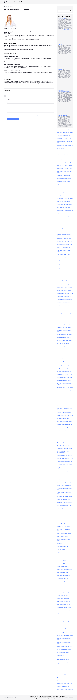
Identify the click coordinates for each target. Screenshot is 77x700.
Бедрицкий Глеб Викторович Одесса (64, 213)
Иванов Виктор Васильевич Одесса (64, 671)
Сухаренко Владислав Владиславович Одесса (64, 489)
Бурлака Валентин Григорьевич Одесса (65, 293)
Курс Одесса (59, 543)
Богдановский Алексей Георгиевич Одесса (64, 251)
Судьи (59, 78)
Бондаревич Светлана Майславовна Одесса (64, 261)
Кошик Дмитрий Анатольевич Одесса (64, 421)
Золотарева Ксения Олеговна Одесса (64, 402)
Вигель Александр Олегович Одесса (64, 337)
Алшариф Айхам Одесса (61, 148)
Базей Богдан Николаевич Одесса (63, 187)
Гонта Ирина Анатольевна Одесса (63, 368)
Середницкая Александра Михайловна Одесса (64, 468)
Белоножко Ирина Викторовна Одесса (64, 221)
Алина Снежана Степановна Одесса (64, 666)
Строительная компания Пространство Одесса (65, 663)
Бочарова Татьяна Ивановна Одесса (64, 277)
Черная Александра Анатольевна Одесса (65, 511)
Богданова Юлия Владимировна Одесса (65, 689)
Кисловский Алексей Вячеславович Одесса (64, 639)
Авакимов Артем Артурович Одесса (64, 129)
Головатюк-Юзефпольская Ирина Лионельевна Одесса (63, 362)
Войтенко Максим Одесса (62, 523)
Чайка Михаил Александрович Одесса (64, 502)
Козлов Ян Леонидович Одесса (63, 418)
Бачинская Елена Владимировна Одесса (65, 210)
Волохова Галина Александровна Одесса (65, 355)
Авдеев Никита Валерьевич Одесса (64, 621)
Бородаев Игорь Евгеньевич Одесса (64, 270)
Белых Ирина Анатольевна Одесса (64, 228)
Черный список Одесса (61, 615)
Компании (60, 69)
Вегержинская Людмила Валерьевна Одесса (64, 321)
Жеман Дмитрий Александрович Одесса (65, 635)
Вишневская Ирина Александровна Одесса (64, 352)
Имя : (8, 95)
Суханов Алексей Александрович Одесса (65, 485)
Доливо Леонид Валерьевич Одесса (64, 533)
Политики (60, 44)
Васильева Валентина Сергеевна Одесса (65, 313)
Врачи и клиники (10, 6)
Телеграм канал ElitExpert (62, 563)
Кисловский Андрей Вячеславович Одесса (64, 643)
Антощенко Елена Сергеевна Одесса (64, 165)
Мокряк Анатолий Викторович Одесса (64, 442)
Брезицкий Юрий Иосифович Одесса (64, 284)
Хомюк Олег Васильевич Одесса (63, 499)
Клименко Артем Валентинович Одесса (65, 415)
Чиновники (60, 102)
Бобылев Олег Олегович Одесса (63, 247)
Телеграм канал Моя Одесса (62, 572)
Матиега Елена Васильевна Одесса (64, 436)
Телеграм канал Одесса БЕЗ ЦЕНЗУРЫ (64, 581)
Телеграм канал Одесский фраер (63, 589)
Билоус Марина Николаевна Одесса (64, 238)
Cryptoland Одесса (60, 655)
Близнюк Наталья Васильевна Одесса (64, 241)
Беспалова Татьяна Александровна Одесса (64, 235)
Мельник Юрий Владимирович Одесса (64, 439)
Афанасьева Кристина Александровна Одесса (64, 172)
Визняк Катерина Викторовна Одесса (64, 340)
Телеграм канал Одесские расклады (64, 586)
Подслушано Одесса (61, 552)
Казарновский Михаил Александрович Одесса (64, 409)
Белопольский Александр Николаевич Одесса (64, 225)
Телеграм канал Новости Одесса (63, 575)
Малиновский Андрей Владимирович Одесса (64, 433)
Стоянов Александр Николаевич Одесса (65, 482)
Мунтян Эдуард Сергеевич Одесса (64, 445)
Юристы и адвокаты (62, 115)
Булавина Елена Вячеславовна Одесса (64, 287)
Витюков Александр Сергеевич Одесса (65, 346)
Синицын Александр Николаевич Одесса (65, 557)
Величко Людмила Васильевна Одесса (64, 324)
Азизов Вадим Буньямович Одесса (64, 138)
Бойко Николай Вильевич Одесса (63, 254)
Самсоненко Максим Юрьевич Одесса (64, 464)
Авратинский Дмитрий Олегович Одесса (65, 132)
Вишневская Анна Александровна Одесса (65, 349)
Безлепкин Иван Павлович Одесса (63, 216)
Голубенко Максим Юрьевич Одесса (64, 365)
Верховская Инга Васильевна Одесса (64, 334)
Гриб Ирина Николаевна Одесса (63, 526)
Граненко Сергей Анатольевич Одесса (64, 377)
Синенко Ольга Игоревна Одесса (63, 473)
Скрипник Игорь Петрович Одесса (64, 476)
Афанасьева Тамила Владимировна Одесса (64, 625)
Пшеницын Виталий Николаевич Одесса (65, 458)
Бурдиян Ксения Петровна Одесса (64, 290)
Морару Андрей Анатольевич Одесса (64, 683)
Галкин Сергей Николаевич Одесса (64, 358)
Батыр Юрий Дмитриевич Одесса (63, 207)
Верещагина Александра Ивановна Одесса (64, 331)
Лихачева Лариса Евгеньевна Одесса (64, 424)
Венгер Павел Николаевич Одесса (64, 327)
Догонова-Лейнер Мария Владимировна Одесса (65, 384)
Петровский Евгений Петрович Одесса (64, 455)
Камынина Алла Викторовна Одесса (64, 412)
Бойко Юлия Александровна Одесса (64, 257)
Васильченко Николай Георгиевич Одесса (63, 317)
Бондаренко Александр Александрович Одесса (65, 265)
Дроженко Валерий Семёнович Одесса (65, 387)
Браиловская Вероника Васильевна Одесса (64, 281)
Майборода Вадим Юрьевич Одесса (64, 430)
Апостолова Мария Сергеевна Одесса (64, 168)
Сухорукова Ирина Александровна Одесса (64, 493)
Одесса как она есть (61, 549)
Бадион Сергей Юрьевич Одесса (63, 181)
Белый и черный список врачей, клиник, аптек (64, 520)
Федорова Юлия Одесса (62, 613)
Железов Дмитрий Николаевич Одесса (64, 390)
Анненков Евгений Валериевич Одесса (64, 156)
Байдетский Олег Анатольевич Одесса (64, 189)
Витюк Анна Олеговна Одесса (63, 343)
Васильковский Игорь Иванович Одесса (65, 632)
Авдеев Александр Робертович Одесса (65, 618)
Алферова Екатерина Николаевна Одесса (65, 145)
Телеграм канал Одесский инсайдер (64, 607)
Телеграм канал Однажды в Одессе (64, 592)
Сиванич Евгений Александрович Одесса (65, 471)
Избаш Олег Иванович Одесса (63, 405)
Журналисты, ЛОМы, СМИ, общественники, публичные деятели (64, 30)
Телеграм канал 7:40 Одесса (62, 560)
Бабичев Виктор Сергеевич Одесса (64, 175)
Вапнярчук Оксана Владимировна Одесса (65, 307)
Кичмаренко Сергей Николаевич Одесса (65, 674)
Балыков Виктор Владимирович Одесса (65, 198)
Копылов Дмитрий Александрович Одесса (63, 540)
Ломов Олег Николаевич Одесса (63, 427)
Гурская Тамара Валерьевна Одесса (64, 380)
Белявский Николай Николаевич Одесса (65, 231)
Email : (8, 99)
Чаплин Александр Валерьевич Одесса (64, 505)
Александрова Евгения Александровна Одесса (64, 142)
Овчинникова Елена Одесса (62, 546)
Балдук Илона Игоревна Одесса (63, 195)
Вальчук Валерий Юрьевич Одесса (64, 305)
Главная (5, 6)
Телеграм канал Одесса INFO (62, 578)
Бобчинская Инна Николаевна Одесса (64, 244)
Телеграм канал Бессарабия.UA (63, 566)
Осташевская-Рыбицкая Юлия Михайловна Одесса (63, 452)
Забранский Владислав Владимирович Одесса (64, 396)
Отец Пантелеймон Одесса (62, 680)
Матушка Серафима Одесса (62, 677)
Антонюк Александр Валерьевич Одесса (65, 162)
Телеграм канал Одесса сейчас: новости (65, 584)
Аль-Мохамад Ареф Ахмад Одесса (64, 151)
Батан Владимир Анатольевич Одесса (64, 204)
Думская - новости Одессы (62, 536)
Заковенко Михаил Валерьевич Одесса (64, 399)
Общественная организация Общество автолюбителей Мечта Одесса (64, 659)
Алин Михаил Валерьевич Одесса (63, 686)
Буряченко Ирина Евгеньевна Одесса (64, 299)
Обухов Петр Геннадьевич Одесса (64, 649)
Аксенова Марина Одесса (62, 516)
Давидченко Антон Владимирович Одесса (63, 530)
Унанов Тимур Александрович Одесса (64, 496)
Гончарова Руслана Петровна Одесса (64, 371)
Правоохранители (62, 54)
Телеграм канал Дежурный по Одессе (64, 569)
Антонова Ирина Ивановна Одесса (64, 159)
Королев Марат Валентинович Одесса (64, 646)
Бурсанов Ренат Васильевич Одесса (64, 296)
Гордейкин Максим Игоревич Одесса (64, 374)
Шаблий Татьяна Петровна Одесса (64, 513)
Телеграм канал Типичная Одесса (63, 595)
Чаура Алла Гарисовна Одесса (63, 508)
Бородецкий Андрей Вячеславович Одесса (64, 274)
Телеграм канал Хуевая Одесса (63, 604)
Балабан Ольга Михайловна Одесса (64, 192)
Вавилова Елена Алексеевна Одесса (64, 302)
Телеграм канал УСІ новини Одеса (63, 601)
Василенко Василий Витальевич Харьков (65, 310)
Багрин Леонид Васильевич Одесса (64, 178)
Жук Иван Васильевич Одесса (63, 652)
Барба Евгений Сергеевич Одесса (63, 201)
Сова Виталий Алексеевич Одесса (64, 479)
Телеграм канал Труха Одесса (63, 598)
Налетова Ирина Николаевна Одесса (64, 448)
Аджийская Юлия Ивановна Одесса (64, 135)
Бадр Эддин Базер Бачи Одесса (63, 184)
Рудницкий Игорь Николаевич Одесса (64, 461)
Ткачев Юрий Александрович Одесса (64, 610)
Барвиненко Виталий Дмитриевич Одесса (63, 629)
